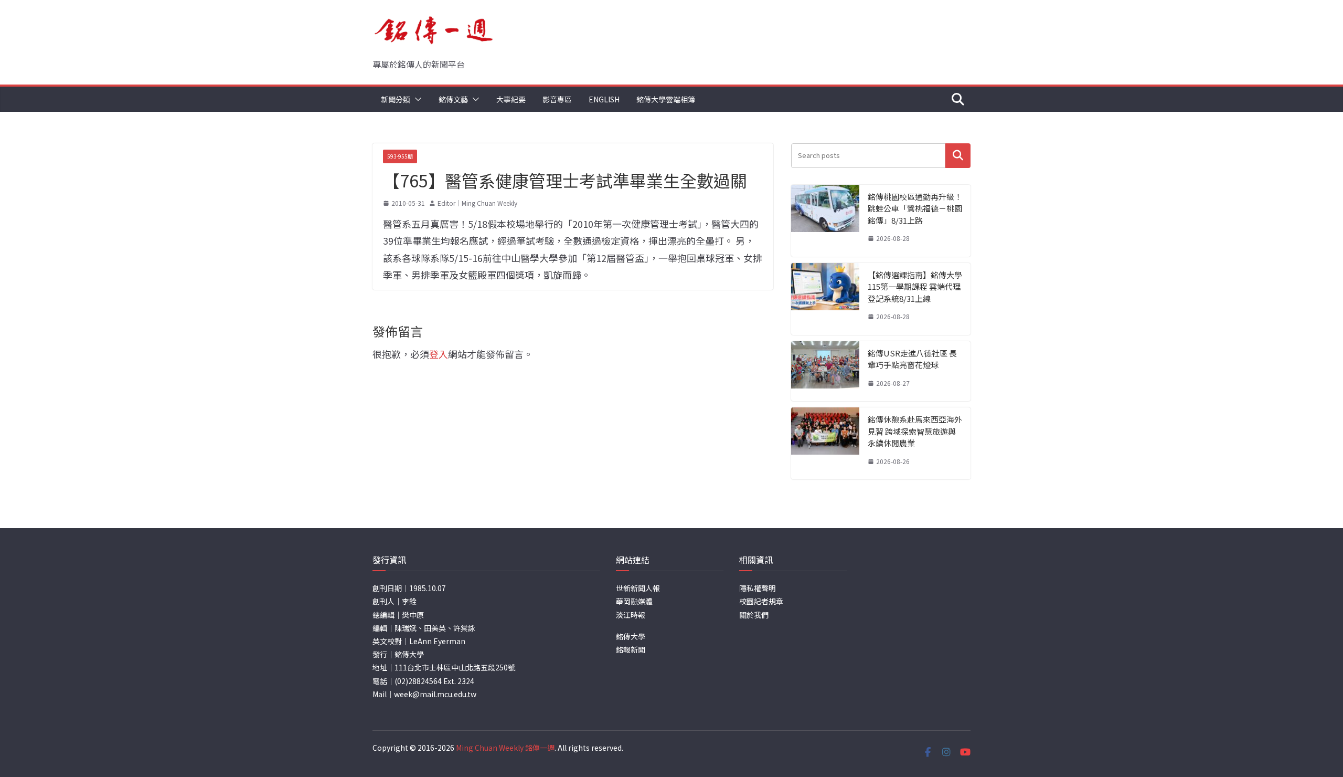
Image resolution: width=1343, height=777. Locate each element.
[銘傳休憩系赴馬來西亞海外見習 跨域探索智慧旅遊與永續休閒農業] (825, 443)
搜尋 (958, 156)
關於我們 (754, 615)
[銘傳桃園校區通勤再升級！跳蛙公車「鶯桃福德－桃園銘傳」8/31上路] (825, 221)
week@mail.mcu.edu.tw (435, 694)
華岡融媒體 (634, 601)
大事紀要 (511, 99)
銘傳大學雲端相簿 (665, 99)
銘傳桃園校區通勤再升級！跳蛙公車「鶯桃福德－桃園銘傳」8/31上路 (915, 208)
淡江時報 (630, 615)
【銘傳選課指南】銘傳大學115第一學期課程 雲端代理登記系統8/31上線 (915, 286)
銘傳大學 (630, 636)
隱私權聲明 (757, 588)
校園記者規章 (761, 601)
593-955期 (400, 156)
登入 (438, 354)
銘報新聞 (630, 649)
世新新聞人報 (638, 588)
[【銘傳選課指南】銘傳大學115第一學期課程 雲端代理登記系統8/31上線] (825, 299)
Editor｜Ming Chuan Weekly (477, 202)
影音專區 (557, 99)
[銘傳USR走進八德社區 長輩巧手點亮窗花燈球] (825, 371)
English (604, 99)
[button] (416, 99)
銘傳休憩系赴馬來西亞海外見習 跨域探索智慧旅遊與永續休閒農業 (915, 431)
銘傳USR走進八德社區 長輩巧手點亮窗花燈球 (912, 359)
